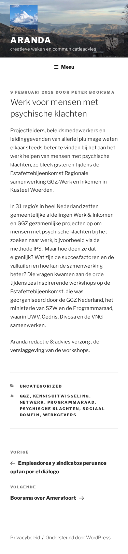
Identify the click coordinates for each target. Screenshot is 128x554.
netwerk (32, 402)
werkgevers (60, 415)
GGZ (25, 396)
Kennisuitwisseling (61, 396)
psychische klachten (50, 408)
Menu (67, 67)
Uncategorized (41, 386)
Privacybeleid (25, 537)
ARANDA (31, 40)
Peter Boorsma (93, 92)
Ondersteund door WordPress (78, 537)
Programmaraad (71, 402)
